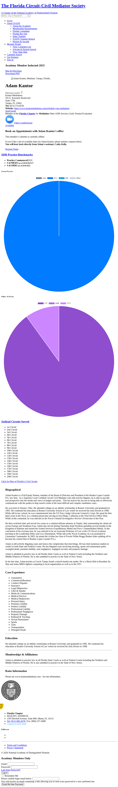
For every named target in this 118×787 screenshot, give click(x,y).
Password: (6, 767)
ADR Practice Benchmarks (17, 154)
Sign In (10, 60)
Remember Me (11, 776)
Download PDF (12, 73)
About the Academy (22, 26)
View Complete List (22, 47)
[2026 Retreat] (22, 93)
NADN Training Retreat (24, 39)
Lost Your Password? (10, 770)
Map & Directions (13, 71)
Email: (4, 764)
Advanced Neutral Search (24, 49)
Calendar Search (14, 54)
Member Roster (14, 44)
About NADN (13, 23)
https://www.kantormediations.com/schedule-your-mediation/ (42, 108)
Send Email (10, 111)
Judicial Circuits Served (15, 421)
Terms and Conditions (17, 745)
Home (10, 21)
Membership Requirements (25, 28)
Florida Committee (21, 31)
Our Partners (12, 57)
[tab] (59, 154)
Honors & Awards (21, 41)
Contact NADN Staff (16, 724)
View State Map (20, 52)
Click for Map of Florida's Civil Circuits (19, 481)
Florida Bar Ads (20, 34)
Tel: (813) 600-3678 (16, 721)
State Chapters (19, 36)
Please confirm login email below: (16, 778)
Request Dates (11, 149)
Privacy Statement (15, 748)
